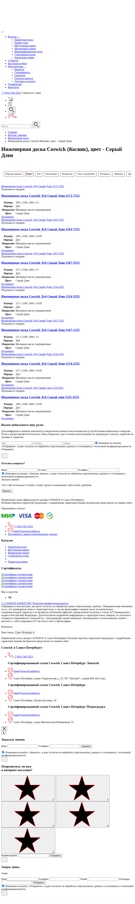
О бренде (13, 60)
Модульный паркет (25, 45)
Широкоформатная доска (28, 51)
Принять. (7, 491)
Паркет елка (21, 42)
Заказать (86, 746)
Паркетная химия (24, 57)
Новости (19, 69)
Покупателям (16, 66)
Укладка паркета (23, 78)
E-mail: (43, 470)
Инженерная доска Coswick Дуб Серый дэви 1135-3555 (32, 387)
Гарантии (19, 75)
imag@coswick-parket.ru (27, 531)
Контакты (13, 87)
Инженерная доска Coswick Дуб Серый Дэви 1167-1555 (32, 320)
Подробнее (7, 216)
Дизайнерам (15, 84)
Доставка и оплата (24, 81)
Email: (84, 879)
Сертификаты (22, 72)
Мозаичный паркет (25, 48)
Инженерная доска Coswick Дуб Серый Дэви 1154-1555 (32, 354)
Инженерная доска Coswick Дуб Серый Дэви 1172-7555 (32, 186)
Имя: (4, 470)
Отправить (56, 855)
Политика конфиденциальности (50, 603)
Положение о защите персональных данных (32, 534)
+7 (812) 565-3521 (11, 92)
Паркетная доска (23, 39)
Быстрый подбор (17, 63)
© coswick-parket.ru (16, 603)
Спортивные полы (24, 54)
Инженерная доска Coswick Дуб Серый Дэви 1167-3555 (32, 253)
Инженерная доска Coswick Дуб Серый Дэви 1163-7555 (32, 219)
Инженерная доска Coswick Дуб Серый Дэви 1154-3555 (32, 287)
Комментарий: (9, 855)
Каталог (13, 36)
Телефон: (83, 470)
